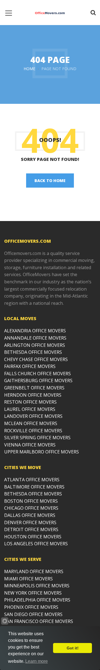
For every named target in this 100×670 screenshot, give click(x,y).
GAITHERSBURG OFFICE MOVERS (38, 380)
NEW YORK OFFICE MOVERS (33, 593)
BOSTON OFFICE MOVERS (31, 501)
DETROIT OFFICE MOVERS (31, 529)
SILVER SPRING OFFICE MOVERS (37, 438)
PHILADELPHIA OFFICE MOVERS (37, 600)
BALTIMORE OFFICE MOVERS (34, 487)
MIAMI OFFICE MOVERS (28, 579)
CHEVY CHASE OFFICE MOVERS (36, 359)
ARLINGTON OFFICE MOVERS (34, 345)
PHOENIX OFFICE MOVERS (31, 607)
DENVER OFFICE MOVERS (30, 522)
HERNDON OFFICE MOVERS (32, 395)
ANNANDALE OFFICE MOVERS (35, 338)
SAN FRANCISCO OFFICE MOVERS (38, 621)
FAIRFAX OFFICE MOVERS (30, 366)
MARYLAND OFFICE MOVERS (33, 571)
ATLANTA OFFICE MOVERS (31, 480)
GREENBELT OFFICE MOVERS (34, 388)
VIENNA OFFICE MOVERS (30, 445)
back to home (50, 180)
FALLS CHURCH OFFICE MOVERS (37, 373)
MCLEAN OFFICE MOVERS (30, 423)
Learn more (36, 661)
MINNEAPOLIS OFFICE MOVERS (36, 586)
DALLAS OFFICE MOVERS (29, 515)
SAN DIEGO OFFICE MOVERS (33, 614)
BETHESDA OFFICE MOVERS (33, 352)
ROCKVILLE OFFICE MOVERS (33, 431)
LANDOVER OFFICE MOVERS (33, 416)
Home (29, 68)
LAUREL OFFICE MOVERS (29, 409)
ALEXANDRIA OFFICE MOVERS (35, 331)
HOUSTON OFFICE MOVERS (32, 537)
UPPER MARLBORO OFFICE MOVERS (41, 452)
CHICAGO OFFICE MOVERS (31, 508)
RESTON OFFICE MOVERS (30, 402)
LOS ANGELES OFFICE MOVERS (36, 544)
